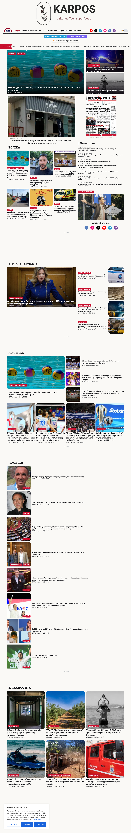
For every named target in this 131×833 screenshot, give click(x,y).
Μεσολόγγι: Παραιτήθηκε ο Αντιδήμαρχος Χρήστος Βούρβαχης (41, 182)
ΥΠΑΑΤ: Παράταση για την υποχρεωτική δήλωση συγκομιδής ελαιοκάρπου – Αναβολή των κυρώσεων (97, 166)
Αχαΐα (11, 53)
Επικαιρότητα (52, 30)
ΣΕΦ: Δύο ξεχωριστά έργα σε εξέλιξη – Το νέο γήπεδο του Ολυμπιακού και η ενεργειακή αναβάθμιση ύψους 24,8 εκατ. (103, 393)
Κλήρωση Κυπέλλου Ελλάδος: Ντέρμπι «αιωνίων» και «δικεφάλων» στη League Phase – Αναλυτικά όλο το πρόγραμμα (21, 436)
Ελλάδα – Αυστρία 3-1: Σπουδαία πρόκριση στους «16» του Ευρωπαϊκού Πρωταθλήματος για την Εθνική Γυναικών (50, 436)
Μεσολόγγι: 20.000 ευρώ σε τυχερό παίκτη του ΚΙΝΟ (65, 173)
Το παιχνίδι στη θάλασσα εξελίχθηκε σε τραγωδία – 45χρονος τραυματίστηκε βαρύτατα (105, 91)
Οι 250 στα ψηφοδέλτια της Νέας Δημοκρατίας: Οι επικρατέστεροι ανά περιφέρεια (60, 630)
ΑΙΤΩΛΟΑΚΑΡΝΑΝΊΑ (23, 264)
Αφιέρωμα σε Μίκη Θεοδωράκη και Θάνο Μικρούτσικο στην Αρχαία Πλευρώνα (41, 214)
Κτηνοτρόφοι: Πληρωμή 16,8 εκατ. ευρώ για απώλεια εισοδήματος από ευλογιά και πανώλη (65, 781)
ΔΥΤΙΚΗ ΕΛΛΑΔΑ (94, 65)
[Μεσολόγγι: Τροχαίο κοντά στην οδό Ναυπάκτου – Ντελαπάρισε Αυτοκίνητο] (18, 198)
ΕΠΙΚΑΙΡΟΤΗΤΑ (93, 87)
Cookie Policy (37, 819)
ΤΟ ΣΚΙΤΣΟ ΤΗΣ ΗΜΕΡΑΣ (86, 191)
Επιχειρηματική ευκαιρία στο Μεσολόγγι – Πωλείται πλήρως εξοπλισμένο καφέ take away (41, 141)
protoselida (109, 137)
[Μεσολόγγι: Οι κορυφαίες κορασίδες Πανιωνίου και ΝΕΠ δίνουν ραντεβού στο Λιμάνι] (18, 158)
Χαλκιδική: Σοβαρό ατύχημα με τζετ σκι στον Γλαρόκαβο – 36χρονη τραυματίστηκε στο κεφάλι (24, 781)
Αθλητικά (77, 30)
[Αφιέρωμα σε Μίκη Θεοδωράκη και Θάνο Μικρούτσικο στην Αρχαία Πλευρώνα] (41, 197)
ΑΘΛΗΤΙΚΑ (10, 168)
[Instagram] (105, 30)
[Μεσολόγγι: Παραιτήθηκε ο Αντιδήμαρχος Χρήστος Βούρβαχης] (41, 163)
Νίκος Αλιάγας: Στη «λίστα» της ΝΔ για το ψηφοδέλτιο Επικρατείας (58, 502)
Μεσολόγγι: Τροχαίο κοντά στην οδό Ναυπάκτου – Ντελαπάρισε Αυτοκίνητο (18, 214)
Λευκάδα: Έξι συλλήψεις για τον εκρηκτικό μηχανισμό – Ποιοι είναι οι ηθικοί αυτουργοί (91, 275)
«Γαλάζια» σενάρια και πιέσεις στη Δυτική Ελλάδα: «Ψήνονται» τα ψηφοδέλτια (58, 553)
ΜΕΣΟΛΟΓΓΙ (19, 168)
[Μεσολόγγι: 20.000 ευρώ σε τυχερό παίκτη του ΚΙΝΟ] (65, 159)
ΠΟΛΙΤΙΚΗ (15, 463)
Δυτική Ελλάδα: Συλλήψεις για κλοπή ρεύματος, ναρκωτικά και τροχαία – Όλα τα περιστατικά (105, 68)
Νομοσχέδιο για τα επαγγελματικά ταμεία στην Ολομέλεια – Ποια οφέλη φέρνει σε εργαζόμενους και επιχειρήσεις (58, 528)
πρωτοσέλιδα (94, 137)
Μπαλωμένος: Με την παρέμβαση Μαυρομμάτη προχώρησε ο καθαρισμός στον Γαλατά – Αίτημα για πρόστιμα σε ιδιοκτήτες (92, 326)
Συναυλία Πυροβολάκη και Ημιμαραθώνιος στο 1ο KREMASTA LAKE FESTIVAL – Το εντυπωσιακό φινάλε (92, 309)
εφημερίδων (103, 137)
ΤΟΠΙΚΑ (12, 133)
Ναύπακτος (82, 322)
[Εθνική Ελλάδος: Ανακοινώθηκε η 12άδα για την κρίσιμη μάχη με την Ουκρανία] (73, 363)
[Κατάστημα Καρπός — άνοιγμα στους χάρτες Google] (65, 13)
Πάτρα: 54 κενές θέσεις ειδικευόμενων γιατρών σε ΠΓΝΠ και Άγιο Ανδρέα (47, 46)
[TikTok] (95, 30)
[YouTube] (91, 30)
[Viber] (114, 30)
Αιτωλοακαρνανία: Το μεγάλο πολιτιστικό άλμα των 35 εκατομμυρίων (92, 292)
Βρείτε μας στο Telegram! (56, 36)
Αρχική (17, 30)
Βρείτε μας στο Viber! (78, 36)
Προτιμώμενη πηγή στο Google (66, 41)
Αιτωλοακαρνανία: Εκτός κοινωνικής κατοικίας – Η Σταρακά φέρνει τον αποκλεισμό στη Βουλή (40, 302)
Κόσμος (61, 30)
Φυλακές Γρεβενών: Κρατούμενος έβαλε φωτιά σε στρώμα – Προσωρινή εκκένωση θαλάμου (100, 155)
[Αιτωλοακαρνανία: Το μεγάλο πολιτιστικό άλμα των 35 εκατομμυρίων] (116, 292)
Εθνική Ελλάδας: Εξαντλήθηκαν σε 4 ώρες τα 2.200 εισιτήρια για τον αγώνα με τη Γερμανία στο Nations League (80, 436)
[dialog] (26, 816)
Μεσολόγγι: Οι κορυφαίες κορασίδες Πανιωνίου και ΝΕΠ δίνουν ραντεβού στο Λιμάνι (17, 174)
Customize (13, 824)
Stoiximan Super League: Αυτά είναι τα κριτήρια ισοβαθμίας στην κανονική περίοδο (109, 435)
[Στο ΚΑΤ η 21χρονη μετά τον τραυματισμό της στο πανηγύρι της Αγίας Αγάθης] (65, 195)
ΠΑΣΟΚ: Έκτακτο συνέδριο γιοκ (44, 655)
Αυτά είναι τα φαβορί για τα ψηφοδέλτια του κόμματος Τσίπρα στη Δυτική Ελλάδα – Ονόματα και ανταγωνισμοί (58, 604)
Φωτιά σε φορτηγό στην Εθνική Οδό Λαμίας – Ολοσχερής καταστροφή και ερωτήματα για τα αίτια (103, 781)
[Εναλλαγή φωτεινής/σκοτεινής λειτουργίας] (124, 30)
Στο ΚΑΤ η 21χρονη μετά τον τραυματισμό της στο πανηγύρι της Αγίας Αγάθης (65, 208)
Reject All (27, 824)
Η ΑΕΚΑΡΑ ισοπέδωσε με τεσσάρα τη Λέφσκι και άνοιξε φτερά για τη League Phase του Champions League (102, 377)
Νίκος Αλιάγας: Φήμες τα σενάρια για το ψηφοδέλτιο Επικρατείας (58, 477)
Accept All (40, 824)
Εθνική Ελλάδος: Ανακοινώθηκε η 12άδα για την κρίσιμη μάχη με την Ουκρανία (100, 362)
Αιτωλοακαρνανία (36, 30)
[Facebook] (109, 30)
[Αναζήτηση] (118, 30)
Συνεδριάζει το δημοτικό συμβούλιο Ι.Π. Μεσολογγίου (94, 161)
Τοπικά (24, 30)
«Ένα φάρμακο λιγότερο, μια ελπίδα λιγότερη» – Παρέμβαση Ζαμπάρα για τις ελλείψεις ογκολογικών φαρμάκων (60, 579)
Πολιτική (69, 30)
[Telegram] (100, 30)
